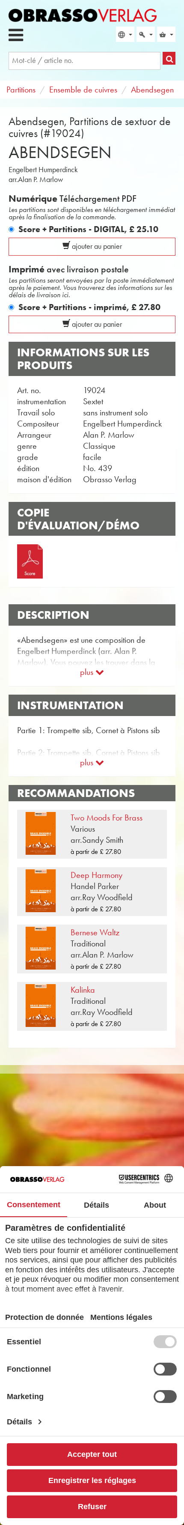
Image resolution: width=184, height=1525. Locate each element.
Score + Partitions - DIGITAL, (88, 229)
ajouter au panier (96, 246)
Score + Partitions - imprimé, (89, 307)
